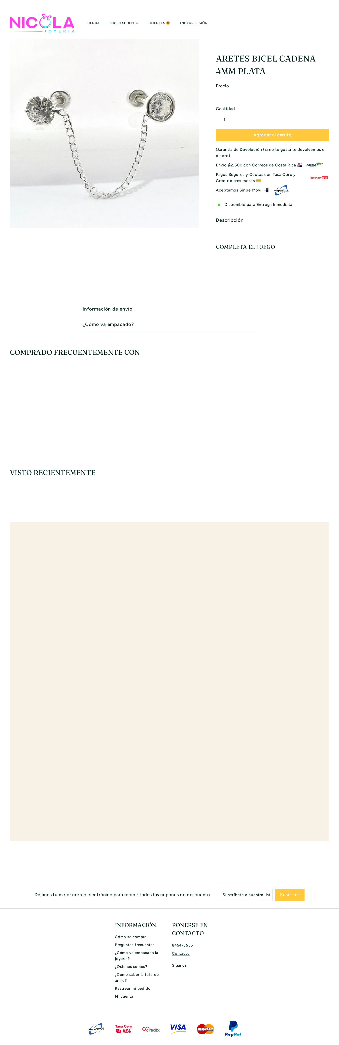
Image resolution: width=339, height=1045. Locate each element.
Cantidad (225, 108)
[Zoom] (104, 133)
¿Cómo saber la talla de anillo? (137, 977)
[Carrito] (329, 23)
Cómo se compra (131, 937)
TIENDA (93, 23)
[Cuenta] (323, 23)
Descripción (230, 220)
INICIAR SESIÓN (193, 23)
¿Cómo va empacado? (108, 324)
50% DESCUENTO (124, 23)
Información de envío (108, 309)
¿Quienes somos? (131, 966)
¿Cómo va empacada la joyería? (136, 955)
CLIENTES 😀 (159, 23)
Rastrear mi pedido (132, 988)
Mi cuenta (124, 996)
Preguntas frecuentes (135, 945)
